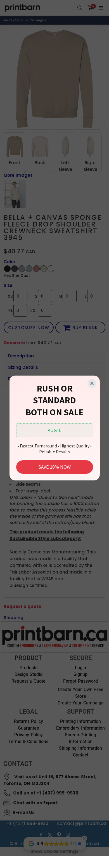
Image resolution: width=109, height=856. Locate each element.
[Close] (91, 383)
